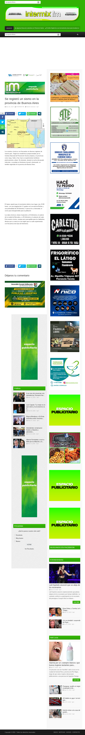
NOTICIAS (62, 732)
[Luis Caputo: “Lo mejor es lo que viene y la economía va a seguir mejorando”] (19, 408)
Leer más (76, 602)
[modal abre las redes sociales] (39, 113)
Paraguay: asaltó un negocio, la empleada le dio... (73, 687)
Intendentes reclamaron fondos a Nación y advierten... (34, 430)
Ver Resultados (29, 549)
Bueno (18, 541)
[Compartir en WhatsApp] (32, 113)
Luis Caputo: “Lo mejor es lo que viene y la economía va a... (35, 407)
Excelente (19, 535)
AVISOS (68, 732)
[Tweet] (22, 113)
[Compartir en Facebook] (10, 113)
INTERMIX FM (20, 107)
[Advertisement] (42, 53)
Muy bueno (19, 538)
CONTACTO (76, 732)
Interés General (31, 107)
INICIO (56, 732)
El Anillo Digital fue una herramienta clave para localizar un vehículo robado (60, 28)
